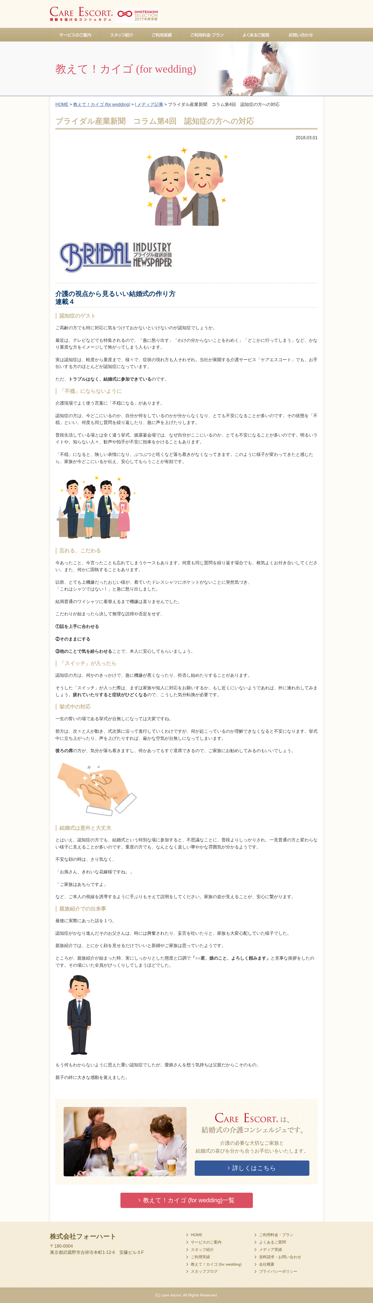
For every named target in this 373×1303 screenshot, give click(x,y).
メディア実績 (270, 1249)
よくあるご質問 (272, 1242)
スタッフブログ (204, 1271)
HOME (196, 1235)
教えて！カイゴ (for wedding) (216, 1264)
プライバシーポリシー (278, 1271)
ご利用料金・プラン (276, 1235)
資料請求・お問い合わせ (280, 1257)
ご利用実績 (200, 1257)
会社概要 (266, 1264)
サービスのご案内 (206, 1242)
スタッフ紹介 (202, 1249)
